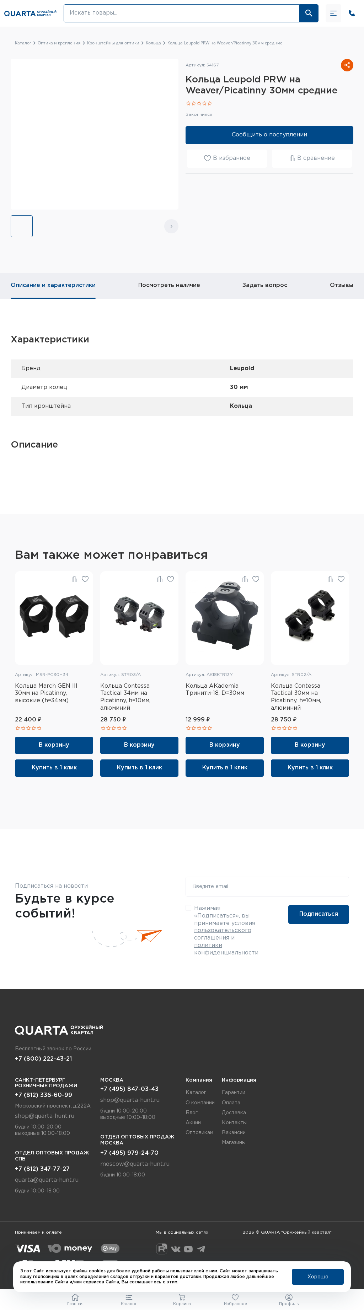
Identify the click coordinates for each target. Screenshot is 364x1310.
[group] (22, 226)
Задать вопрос (264, 285)
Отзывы (341, 285)
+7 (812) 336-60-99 (43, 1095)
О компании (200, 1103)
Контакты (234, 1123)
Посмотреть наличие (169, 285)
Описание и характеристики (53, 285)
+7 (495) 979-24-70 (129, 1153)
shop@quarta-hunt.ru (44, 1116)
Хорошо (317, 1277)
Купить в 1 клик (54, 767)
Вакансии (234, 1133)
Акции (193, 1123)
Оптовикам (199, 1133)
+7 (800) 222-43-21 (43, 1059)
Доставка (234, 1113)
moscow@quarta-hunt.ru (135, 1164)
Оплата (231, 1103)
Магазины (234, 1143)
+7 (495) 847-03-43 (129, 1089)
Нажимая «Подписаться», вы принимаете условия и (226, 931)
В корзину (54, 745)
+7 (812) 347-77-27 (42, 1169)
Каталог (196, 1092)
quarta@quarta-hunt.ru (47, 1180)
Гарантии (233, 1092)
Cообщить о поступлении (269, 134)
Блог (192, 1113)
